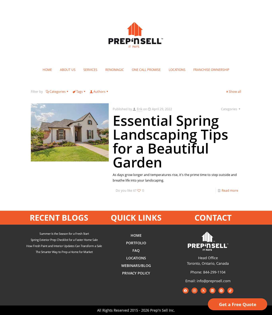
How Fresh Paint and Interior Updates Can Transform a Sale (64, 246)
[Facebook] (186, 291)
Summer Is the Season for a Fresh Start (64, 234)
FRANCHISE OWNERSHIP (211, 70)
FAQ (136, 250)
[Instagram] (195, 291)
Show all (235, 91)
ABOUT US (67, 70)
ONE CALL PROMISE (146, 70)
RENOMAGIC (114, 70)
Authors (99, 91)
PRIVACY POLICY (136, 273)
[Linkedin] (212, 291)
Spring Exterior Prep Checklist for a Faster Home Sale (64, 240)
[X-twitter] (203, 291)
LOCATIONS (177, 70)
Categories (58, 91)
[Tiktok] (230, 291)
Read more (230, 190)
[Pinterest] (221, 291)
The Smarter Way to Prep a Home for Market (64, 252)
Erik (139, 109)
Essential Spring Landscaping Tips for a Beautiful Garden (170, 141)
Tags (79, 91)
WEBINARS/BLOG (136, 265)
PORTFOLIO (136, 243)
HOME (47, 70)
